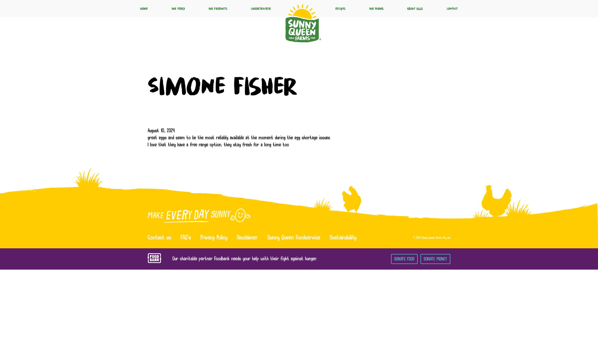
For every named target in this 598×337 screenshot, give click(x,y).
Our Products (218, 8)
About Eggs (415, 8)
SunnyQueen (303, 8)
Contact (452, 8)
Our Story (178, 8)
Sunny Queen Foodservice (293, 238)
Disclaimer (247, 238)
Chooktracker (261, 8)
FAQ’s (186, 238)
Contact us (159, 238)
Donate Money (435, 259)
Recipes (340, 8)
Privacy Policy (214, 238)
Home (144, 8)
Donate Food (404, 259)
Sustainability (343, 238)
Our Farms (376, 8)
